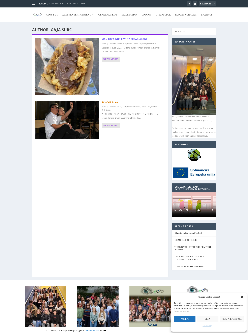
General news (107, 15)
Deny (208, 319)
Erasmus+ (207, 15)
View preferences (231, 319)
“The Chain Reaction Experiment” (190, 266)
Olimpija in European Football (188, 233)
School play (110, 102)
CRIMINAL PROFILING (186, 240)
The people (163, 15)
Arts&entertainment (76, 15)
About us (52, 15)
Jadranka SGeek (91, 330)
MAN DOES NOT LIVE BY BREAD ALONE (125, 39)
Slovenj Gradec (186, 15)
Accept (185, 319)
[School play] (67, 120)
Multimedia (129, 15)
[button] (242, 297)
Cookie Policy (207, 326)
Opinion (147, 15)
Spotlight (154, 107)
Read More (110, 59)
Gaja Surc (112, 44)
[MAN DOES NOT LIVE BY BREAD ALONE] (67, 66)
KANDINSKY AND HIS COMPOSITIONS (67, 4)
